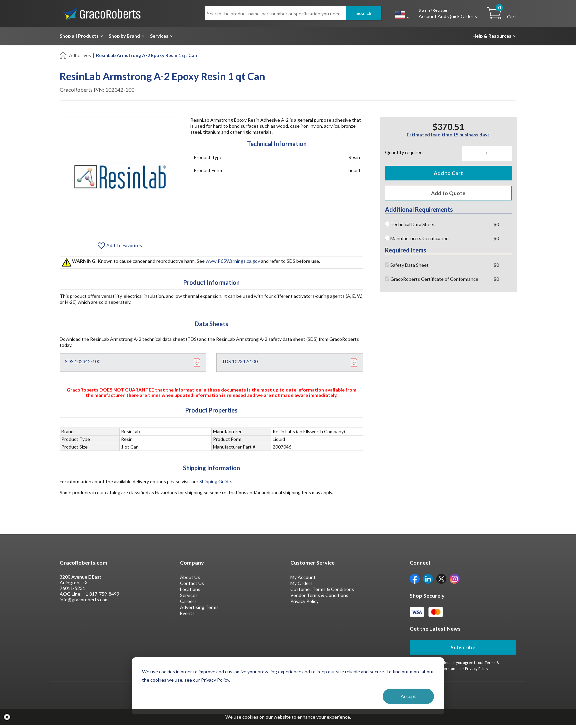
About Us (190, 577)
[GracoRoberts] (101, 13)
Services (159, 36)
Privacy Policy (304, 601)
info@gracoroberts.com (84, 599)
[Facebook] (415, 578)
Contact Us (192, 583)
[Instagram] (455, 578)
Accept (408, 696)
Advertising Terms (199, 607)
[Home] (63, 55)
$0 (496, 224)
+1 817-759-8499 (101, 594)
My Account (303, 577)
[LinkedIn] (428, 578)
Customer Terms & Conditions (322, 589)
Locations (190, 589)
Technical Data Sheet (412, 224)
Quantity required (404, 152)
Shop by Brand (124, 36)
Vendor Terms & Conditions (319, 595)
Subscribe (463, 647)
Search (363, 13)
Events (187, 613)
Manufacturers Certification (419, 238)
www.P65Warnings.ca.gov (233, 261)
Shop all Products (79, 36)
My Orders (301, 583)
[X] (441, 578)
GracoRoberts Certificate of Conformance (433, 279)
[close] (7, 717)
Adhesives (80, 55)
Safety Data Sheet (409, 265)
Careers (188, 601)
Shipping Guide (215, 481)
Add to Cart (448, 173)
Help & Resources (491, 36)
